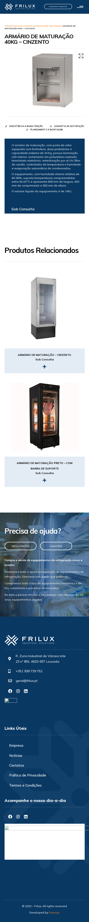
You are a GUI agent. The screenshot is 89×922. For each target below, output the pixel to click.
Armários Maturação (50, 26)
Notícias (15, 755)
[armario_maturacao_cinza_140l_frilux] (52, 80)
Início (8, 26)
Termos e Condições (25, 785)
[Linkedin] (26, 691)
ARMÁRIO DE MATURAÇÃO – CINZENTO (44, 355)
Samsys (54, 912)
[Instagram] (18, 691)
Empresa (16, 745)
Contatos (16, 765)
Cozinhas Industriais (24, 26)
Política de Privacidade (27, 775)
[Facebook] (10, 691)
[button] (81, 7)
